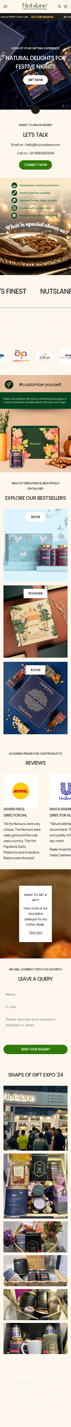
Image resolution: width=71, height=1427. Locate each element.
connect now (35, 165)
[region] (35, 65)
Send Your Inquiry (35, 1049)
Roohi (35, 670)
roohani (35, 593)
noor (35, 517)
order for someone (35, 81)
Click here (35, 933)
